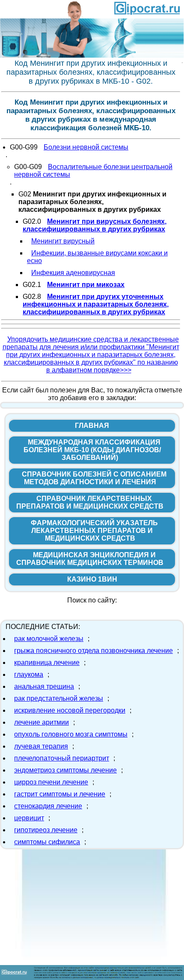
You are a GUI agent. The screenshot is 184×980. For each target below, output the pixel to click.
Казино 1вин (92, 579)
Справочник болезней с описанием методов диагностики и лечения (94, 478)
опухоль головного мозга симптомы (71, 734)
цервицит (29, 818)
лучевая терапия (41, 746)
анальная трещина (44, 686)
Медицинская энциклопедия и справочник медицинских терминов (89, 558)
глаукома (28, 674)
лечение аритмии (41, 722)
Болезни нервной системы (86, 147)
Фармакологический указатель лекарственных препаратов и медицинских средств (94, 530)
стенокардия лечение (48, 806)
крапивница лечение (47, 662)
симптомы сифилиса (47, 841)
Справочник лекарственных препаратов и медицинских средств (89, 502)
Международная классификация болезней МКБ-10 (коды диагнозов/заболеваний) (92, 450)
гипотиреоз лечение (45, 830)
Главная (92, 425)
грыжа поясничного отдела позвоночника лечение (93, 650)
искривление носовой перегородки (69, 710)
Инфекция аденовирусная (73, 272)
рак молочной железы (48, 638)
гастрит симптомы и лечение (59, 794)
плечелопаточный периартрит (61, 758)
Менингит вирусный (63, 241)
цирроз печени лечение (51, 782)
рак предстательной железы (58, 698)
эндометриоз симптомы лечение (65, 770)
